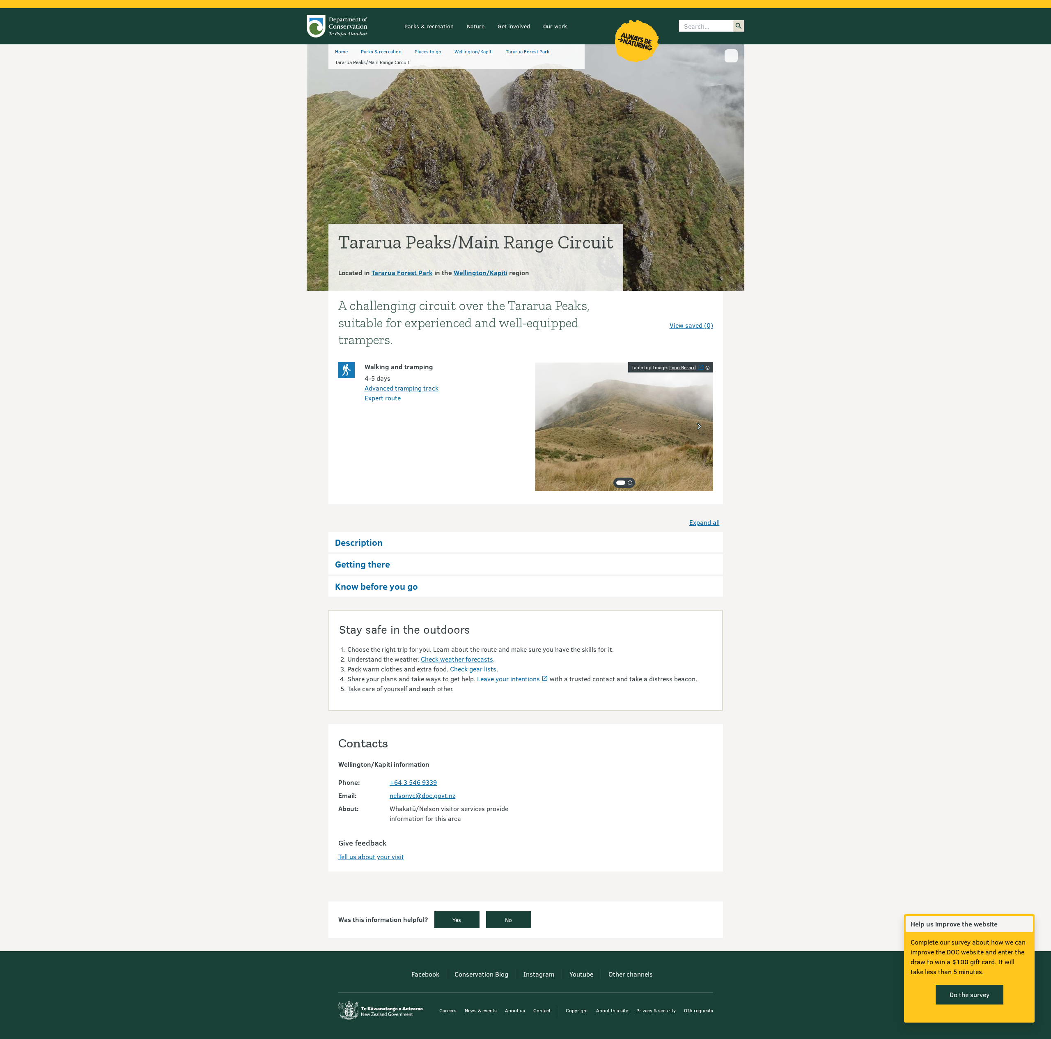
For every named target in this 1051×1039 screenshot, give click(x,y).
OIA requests (698, 1010)
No (508, 920)
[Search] (738, 26)
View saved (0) (691, 325)
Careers (448, 1010)
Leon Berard (682, 367)
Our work (555, 26)
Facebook (425, 974)
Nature (475, 26)
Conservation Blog (481, 974)
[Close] (1026, 924)
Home (341, 51)
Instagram (538, 974)
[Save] (703, 310)
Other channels (630, 974)
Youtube (581, 974)
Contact (542, 1010)
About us (515, 1010)
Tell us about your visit (371, 856)
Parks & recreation (429, 26)
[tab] (621, 483)
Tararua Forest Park (527, 51)
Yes (456, 920)
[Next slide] (699, 426)
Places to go (428, 51)
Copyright (577, 1010)
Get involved (514, 26)
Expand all (704, 522)
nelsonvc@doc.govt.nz (422, 795)
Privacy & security (656, 1010)
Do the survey (969, 994)
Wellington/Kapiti (473, 51)
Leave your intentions (508, 678)
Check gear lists (473, 668)
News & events (481, 1010)
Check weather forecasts (457, 659)
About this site (612, 1010)
